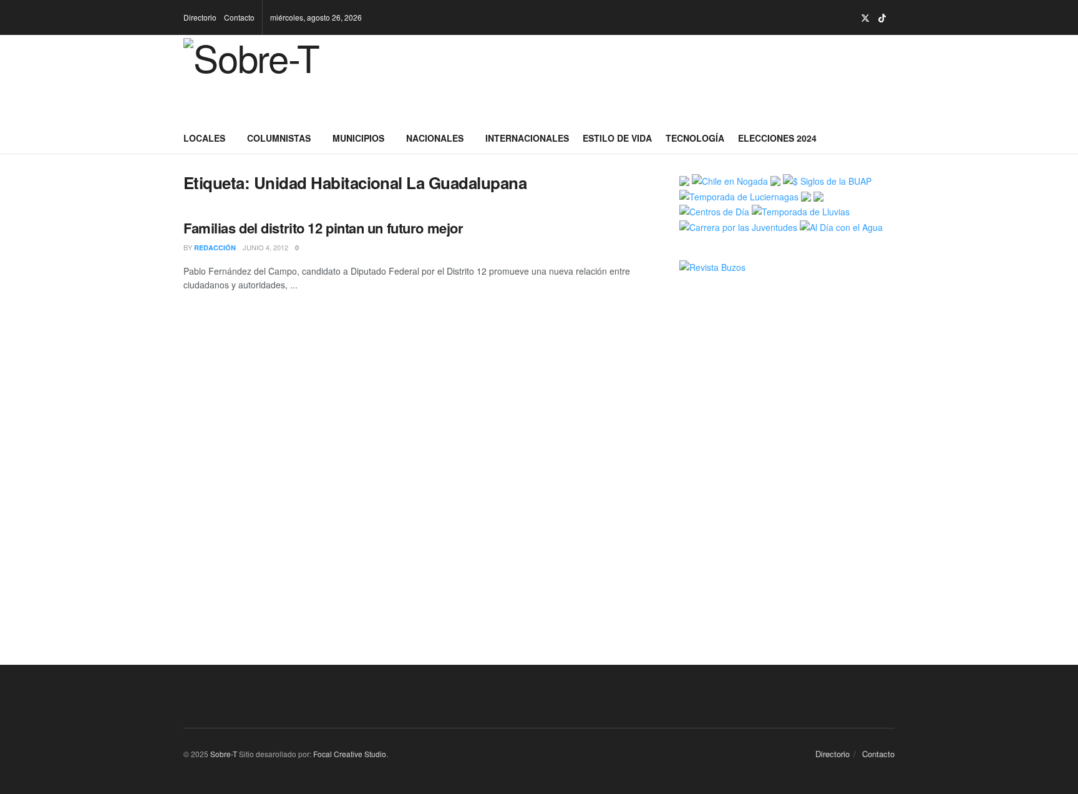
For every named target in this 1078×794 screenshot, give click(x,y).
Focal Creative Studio (349, 753)
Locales (204, 138)
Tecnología (695, 138)
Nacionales (435, 138)
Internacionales (527, 138)
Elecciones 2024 (777, 138)
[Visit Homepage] (272, 78)
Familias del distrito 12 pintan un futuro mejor (323, 228)
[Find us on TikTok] (882, 18)
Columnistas (279, 138)
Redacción (215, 247)
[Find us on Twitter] (865, 18)
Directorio (199, 17)
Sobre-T (223, 753)
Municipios (358, 138)
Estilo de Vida (617, 138)
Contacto (239, 17)
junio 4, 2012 (265, 247)
